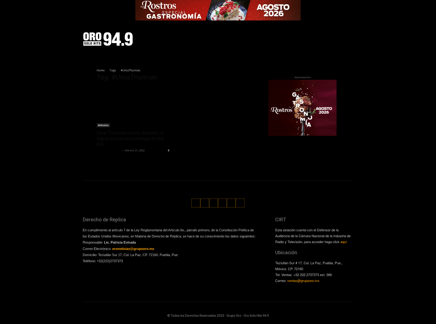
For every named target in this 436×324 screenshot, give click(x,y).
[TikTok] (325, 39)
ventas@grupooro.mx (303, 280)
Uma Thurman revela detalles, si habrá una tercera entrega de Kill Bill (130, 138)
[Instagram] (316, 39)
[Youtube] (350, 39)
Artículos (103, 125)
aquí (343, 241)
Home (101, 70)
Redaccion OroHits (109, 150)
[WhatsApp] (342, 39)
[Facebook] (308, 39)
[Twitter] (333, 39)
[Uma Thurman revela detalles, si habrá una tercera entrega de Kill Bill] (133, 106)
